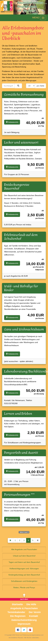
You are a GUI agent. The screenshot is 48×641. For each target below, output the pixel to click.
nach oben (24, 599)
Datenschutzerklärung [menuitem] (24, 620)
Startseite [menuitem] (17, 604)
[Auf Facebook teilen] (18, 629)
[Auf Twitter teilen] (24, 629)
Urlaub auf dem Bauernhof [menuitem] (24, 556)
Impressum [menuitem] (24, 624)
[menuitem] (24, 608)
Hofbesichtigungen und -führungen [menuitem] (24, 568)
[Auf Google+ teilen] (30, 629)
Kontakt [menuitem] (33, 616)
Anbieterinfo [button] (13, 122)
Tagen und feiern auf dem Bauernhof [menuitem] (24, 562)
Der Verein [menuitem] (35, 612)
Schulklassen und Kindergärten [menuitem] (24, 581)
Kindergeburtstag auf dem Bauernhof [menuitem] (24, 575)
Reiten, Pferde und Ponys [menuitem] (24, 587)
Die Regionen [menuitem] (17, 616)
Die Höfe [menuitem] (31, 604)
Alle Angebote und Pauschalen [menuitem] (24, 549)
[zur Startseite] (6, 7)
